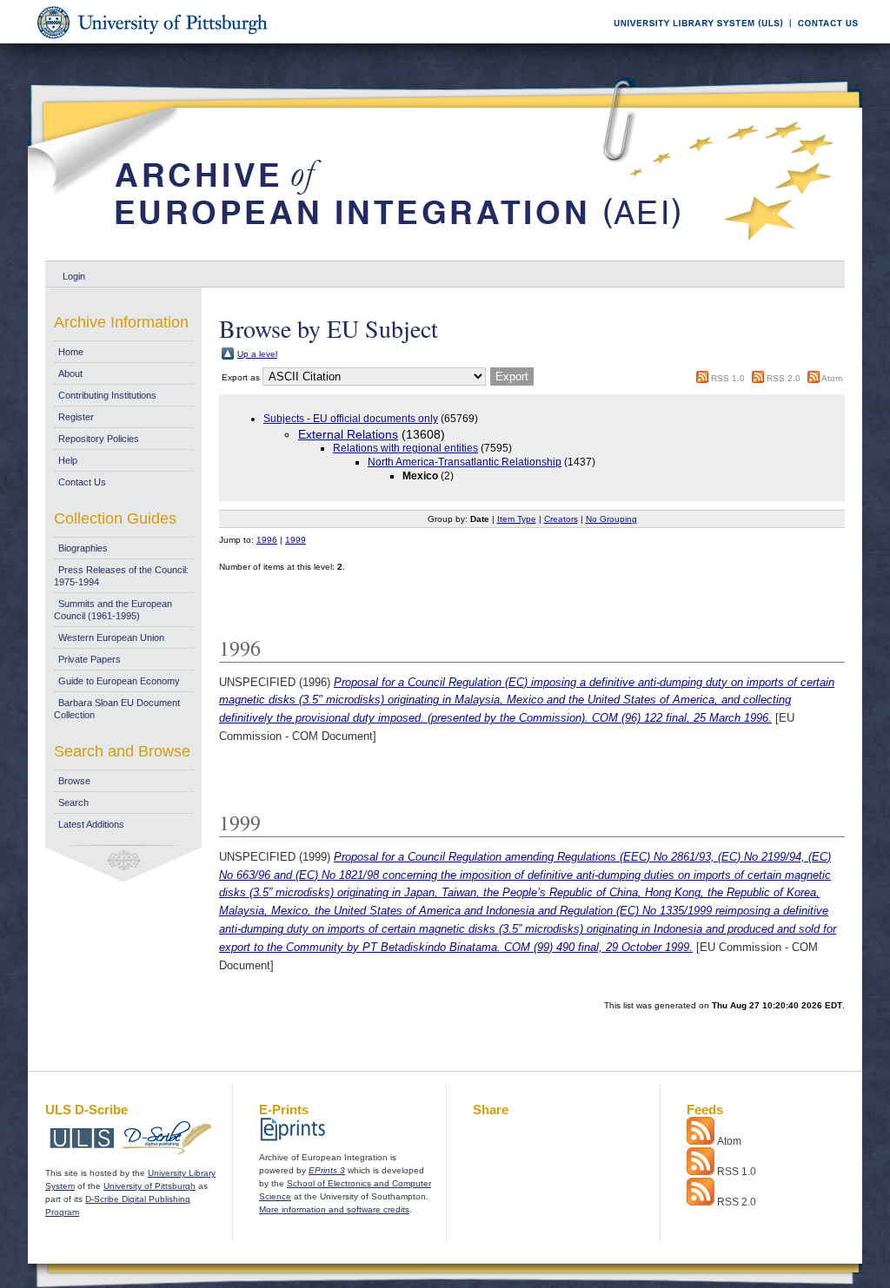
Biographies (83, 548)
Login (74, 276)
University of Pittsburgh (149, 1186)
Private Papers (89, 659)
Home (70, 352)
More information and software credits (334, 1209)
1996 (266, 540)
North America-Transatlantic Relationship (464, 462)
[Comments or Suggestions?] (824, 40)
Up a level (257, 354)
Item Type (516, 519)
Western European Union (111, 637)
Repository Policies (98, 438)
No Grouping (611, 519)
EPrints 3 (327, 1170)
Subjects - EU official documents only (350, 419)
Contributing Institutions (107, 395)
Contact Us (82, 482)
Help (67, 460)
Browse (74, 781)
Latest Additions (91, 824)
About (70, 373)
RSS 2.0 (783, 378)
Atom (831, 378)
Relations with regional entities (405, 448)
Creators (561, 519)
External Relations (348, 434)
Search (73, 802)
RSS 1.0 (728, 378)
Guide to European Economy (119, 681)
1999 (295, 540)
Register (76, 417)
